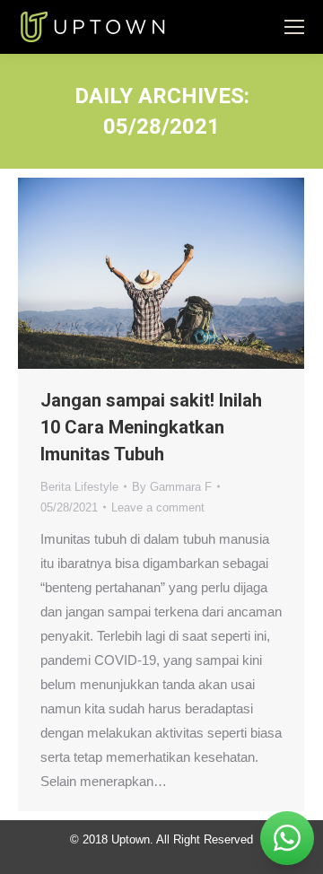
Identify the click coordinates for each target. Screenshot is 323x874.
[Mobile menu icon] (294, 27)
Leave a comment (158, 507)
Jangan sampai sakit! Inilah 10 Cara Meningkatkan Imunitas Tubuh (151, 427)
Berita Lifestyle (79, 487)
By (172, 487)
